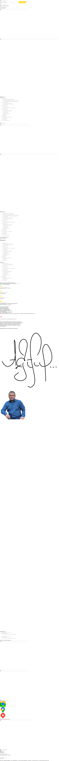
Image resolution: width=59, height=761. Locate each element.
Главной (19, 283)
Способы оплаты (7, 111)
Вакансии (6, 105)
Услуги (4, 105)
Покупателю (5, 109)
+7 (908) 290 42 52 (4, 292)
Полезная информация (7, 117)
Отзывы (4, 116)
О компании (5, 102)
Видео (5, 118)
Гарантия (6, 112)
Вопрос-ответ (7, 113)
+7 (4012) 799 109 (3, 287)
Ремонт (5, 108)
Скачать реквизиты (8, 319)
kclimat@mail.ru (3, 302)
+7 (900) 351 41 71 (4, 297)
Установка (6, 106)
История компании (8, 103)
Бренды (5, 114)
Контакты (5, 119)
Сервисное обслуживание (9, 107)
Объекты (4, 115)
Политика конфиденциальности (9, 634)
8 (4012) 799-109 (3, 4)
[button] (29, 97)
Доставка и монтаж (8, 110)
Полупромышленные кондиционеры (11, 100)
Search (1, 2)
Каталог (4, 98)
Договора (6, 112)
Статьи (5, 118)
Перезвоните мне (6, 120)
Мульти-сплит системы (9, 99)
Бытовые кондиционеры (9, 99)
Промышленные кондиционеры (10, 101)
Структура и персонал (8, 104)
